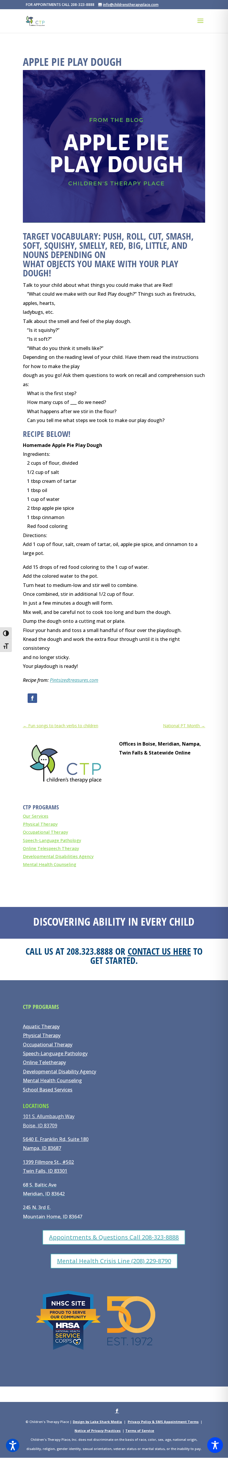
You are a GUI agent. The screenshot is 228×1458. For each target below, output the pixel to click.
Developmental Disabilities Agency (58, 856)
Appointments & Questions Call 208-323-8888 (114, 1237)
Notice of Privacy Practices (98, 1430)
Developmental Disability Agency (59, 1071)
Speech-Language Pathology (52, 840)
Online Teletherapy (44, 1062)
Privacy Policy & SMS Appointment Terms (163, 1421)
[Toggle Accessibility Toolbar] (215, 1445)
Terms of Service (139, 1430)
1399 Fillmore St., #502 (48, 1162)
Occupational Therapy (45, 832)
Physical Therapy (40, 824)
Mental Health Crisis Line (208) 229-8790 (114, 1261)
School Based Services (47, 1089)
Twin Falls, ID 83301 (45, 1171)
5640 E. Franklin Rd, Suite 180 (55, 1139)
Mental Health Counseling (49, 864)
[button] (12, 1445)
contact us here (159, 951)
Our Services (35, 816)
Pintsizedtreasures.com (74, 680)
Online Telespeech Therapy (51, 848)
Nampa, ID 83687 (42, 1148)
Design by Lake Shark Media (97, 1421)
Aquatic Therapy (41, 1026)
